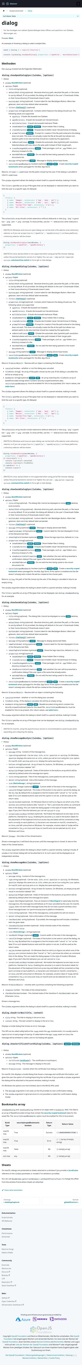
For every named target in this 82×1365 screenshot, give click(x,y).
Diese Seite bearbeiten (13, 1190)
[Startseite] (4, 11)
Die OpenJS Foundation (15, 1355)
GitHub (4, 1298)
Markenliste (59, 1342)
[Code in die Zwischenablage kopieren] (77, 50)
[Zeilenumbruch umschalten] (74, 50)
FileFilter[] (20, 107)
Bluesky (5, 1275)
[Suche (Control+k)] (78, 4)
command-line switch (20, 260)
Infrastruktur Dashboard (12, 1305)
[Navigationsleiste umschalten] (3, 3)
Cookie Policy (54, 1358)
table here (9, 386)
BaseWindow (17, 83)
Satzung (69, 1355)
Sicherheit (6, 1237)
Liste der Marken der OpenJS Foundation (32, 1344)
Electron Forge (8, 1249)
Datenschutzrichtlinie (55, 1355)
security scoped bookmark (55, 1113)
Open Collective (8, 1301)
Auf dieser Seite (9, 16)
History (6, 79)
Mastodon (6, 1282)
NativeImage (19, 783)
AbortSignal (55, 901)
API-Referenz (7, 1221)
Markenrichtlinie (43, 1342)
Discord (5, 1272)
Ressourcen (6, 1268)
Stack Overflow (8, 1285)
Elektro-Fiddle (7, 1252)
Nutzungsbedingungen (35, 1355)
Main (11, 38)
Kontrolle (5, 1265)
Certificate (24, 1060)
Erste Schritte (7, 1217)
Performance (7, 1233)
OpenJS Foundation (19, 1336)
